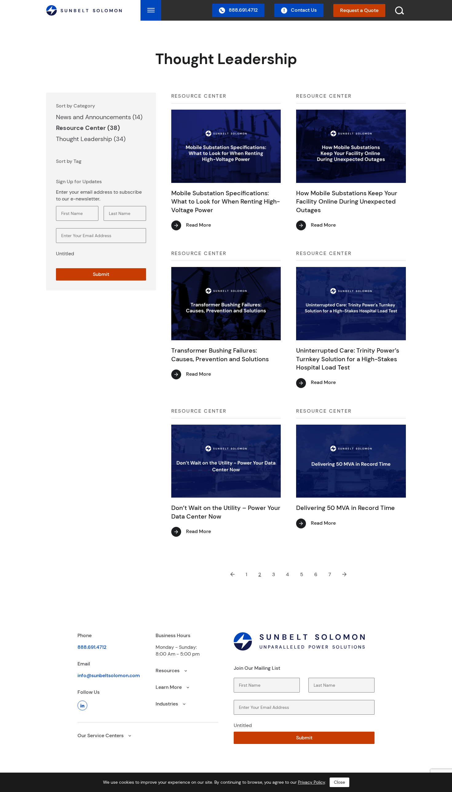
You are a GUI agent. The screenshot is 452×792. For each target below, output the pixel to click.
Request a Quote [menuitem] (359, 10)
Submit (101, 274)
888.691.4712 (91, 647)
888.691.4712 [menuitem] (243, 10)
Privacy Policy (311, 782)
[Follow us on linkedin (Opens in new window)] (82, 705)
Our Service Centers (101, 735)
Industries (167, 704)
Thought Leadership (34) (90, 139)
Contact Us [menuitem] (303, 10)
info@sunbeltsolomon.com (108, 675)
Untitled (65, 253)
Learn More (169, 687)
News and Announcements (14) (99, 117)
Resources (168, 670)
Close (339, 782)
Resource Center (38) (88, 128)
